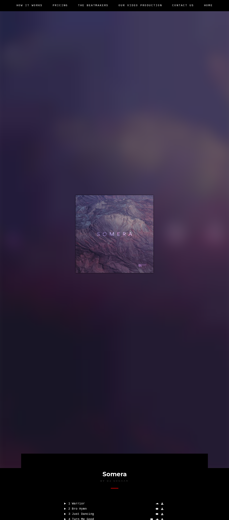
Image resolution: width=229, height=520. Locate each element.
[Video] (157, 509)
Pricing (60, 5)
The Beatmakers (93, 5)
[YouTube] (157, 514)
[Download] (163, 503)
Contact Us (183, 5)
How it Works (29, 5)
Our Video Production (140, 5)
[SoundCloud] (157, 503)
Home (208, 5)
